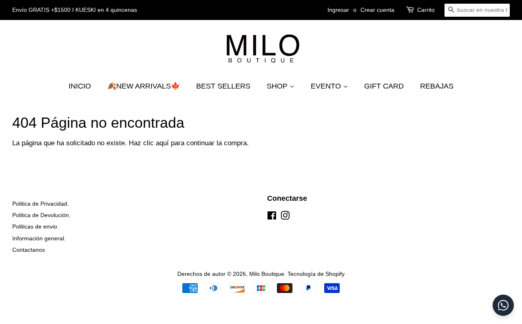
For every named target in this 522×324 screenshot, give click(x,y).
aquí (162, 143)
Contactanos (28, 249)
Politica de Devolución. (41, 215)
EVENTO (327, 86)
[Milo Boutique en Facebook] (271, 217)
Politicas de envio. (35, 226)
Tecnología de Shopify (316, 274)
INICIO (80, 86)
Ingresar (338, 10)
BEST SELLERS (223, 86)
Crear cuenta (377, 10)
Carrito (426, 10)
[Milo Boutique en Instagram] (285, 217)
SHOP (278, 86)
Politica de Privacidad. (40, 203)
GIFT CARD (384, 86)
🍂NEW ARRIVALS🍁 (143, 86)
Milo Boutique (266, 274)
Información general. (39, 238)
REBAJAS (436, 86)
